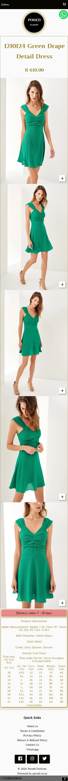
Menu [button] (5, 4)
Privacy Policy (32, 735)
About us (32, 726)
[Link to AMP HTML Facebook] (20, 760)
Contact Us (32, 744)
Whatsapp (32, 749)
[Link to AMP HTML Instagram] (32, 760)
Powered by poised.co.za (32, 773)
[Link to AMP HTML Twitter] (44, 760)
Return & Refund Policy (32, 740)
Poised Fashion (37, 768)
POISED (34, 21)
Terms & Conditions (32, 731)
